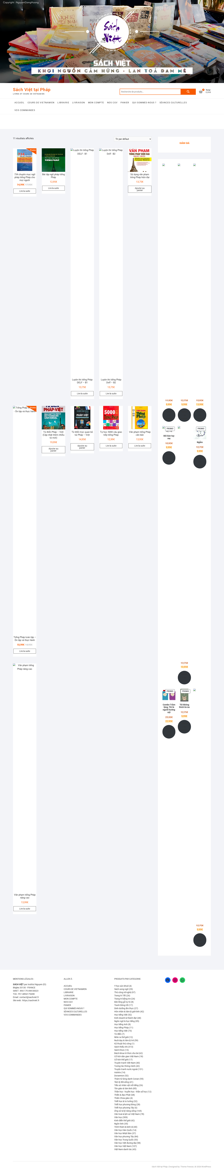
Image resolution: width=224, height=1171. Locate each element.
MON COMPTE (96, 102)
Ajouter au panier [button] (140, 189)
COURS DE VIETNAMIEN (41, 102)
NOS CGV (112, 102)
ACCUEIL (19, 102)
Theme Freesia (186, 1167)
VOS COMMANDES (24, 110)
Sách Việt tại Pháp (32, 89)
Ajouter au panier (169, 415)
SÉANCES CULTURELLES (173, 102)
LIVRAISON (78, 102)
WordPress (206, 1167)
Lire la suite (24, 191)
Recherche (188, 92)
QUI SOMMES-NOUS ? (144, 102)
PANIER (125, 102)
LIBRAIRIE (63, 102)
